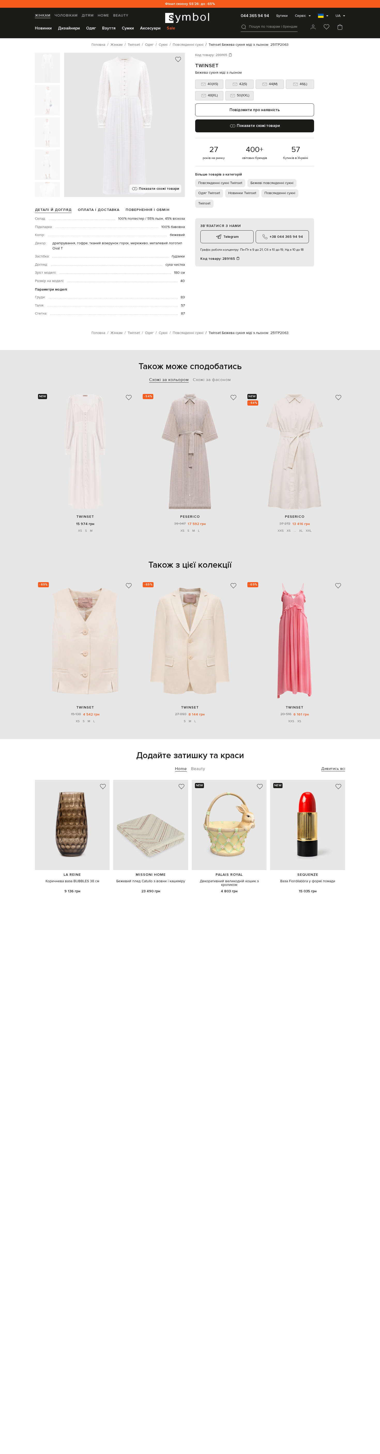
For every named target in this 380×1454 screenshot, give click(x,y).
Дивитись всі (333, 768)
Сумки (128, 28)
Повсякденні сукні (279, 193)
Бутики (282, 15)
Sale (171, 28)
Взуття (109, 28)
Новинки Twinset (242, 193)
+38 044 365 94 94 (286, 236)
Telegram (231, 236)
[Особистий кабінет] (313, 27)
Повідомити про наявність (255, 110)
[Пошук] (244, 27)
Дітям (88, 15)
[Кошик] (340, 27)
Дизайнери (69, 28)
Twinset (207, 66)
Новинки (43, 28)
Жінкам (42, 15)
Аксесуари (150, 28)
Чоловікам (66, 15)
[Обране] (326, 27)
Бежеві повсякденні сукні (271, 183)
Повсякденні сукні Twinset (220, 183)
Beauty (120, 15)
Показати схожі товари (159, 188)
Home (103, 15)
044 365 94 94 (255, 15)
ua (338, 15)
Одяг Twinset (209, 193)
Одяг (91, 28)
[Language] (323, 17)
